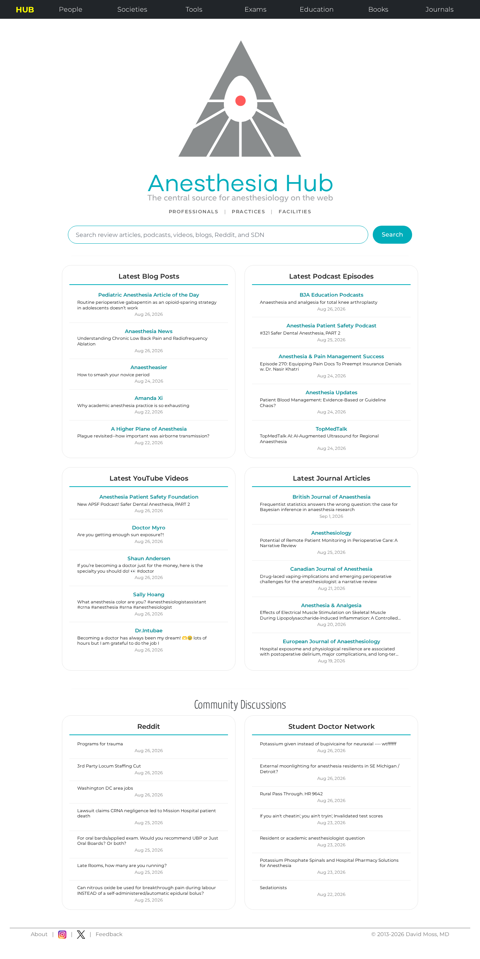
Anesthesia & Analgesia (331, 605)
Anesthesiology (331, 533)
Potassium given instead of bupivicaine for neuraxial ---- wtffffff (328, 743)
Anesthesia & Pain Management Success (331, 356)
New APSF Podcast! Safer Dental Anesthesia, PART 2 (133, 504)
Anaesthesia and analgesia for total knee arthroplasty (318, 302)
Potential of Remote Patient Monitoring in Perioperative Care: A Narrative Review (329, 543)
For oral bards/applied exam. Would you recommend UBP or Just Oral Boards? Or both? (147, 840)
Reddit (148, 726)
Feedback (109, 934)
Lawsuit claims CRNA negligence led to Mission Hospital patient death (146, 813)
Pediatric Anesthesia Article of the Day (148, 295)
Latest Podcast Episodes (331, 276)
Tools (194, 9)
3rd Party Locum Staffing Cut (109, 766)
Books (378, 9)
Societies (132, 9)
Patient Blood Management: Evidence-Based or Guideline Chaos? (323, 402)
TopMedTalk (331, 429)
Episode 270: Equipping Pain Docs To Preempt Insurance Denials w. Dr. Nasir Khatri (331, 366)
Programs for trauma (100, 743)
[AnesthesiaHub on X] (81, 934)
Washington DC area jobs (105, 788)
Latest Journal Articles (331, 478)
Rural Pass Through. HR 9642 (291, 793)
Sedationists (273, 887)
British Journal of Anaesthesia (331, 497)
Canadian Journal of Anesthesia (331, 569)
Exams (255, 9)
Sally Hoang (148, 594)
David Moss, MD (427, 934)
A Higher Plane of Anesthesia (149, 429)
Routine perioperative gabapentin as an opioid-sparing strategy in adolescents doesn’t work (146, 305)
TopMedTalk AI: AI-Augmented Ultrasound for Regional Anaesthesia (319, 438)
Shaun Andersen (149, 558)
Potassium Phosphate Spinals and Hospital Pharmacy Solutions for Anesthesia (329, 863)
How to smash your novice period (113, 374)
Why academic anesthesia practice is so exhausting (133, 405)
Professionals (194, 211)
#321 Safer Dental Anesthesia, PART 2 (300, 333)
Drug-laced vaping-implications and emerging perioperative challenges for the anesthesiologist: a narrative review (326, 579)
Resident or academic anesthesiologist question (312, 838)
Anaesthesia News (148, 331)
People (70, 9)
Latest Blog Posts (148, 276)
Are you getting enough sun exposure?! (120, 534)
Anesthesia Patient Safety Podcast (331, 326)
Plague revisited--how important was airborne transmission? (143, 436)
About (39, 934)
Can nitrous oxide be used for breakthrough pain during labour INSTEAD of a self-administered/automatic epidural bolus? (146, 890)
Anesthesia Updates (331, 392)
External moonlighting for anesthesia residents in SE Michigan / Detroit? (329, 768)
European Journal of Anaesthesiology (331, 641)
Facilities (295, 211)
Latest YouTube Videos (149, 478)
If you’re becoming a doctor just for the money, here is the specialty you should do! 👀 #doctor (140, 568)
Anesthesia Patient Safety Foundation (148, 497)
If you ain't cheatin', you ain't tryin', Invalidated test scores (321, 816)
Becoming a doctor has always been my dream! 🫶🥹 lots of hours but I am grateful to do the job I (142, 640)
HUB (25, 9)
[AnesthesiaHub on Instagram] (62, 934)
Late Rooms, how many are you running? (122, 865)
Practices (248, 211)
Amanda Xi (149, 398)
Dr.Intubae (148, 630)
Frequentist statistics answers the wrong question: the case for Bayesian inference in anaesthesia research (329, 507)
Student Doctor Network (331, 726)
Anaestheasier (148, 367)
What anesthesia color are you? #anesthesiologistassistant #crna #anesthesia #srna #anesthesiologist (141, 604)
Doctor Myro (148, 528)
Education (317, 9)
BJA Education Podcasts (331, 295)
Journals (439, 9)
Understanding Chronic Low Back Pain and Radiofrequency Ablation (142, 341)
